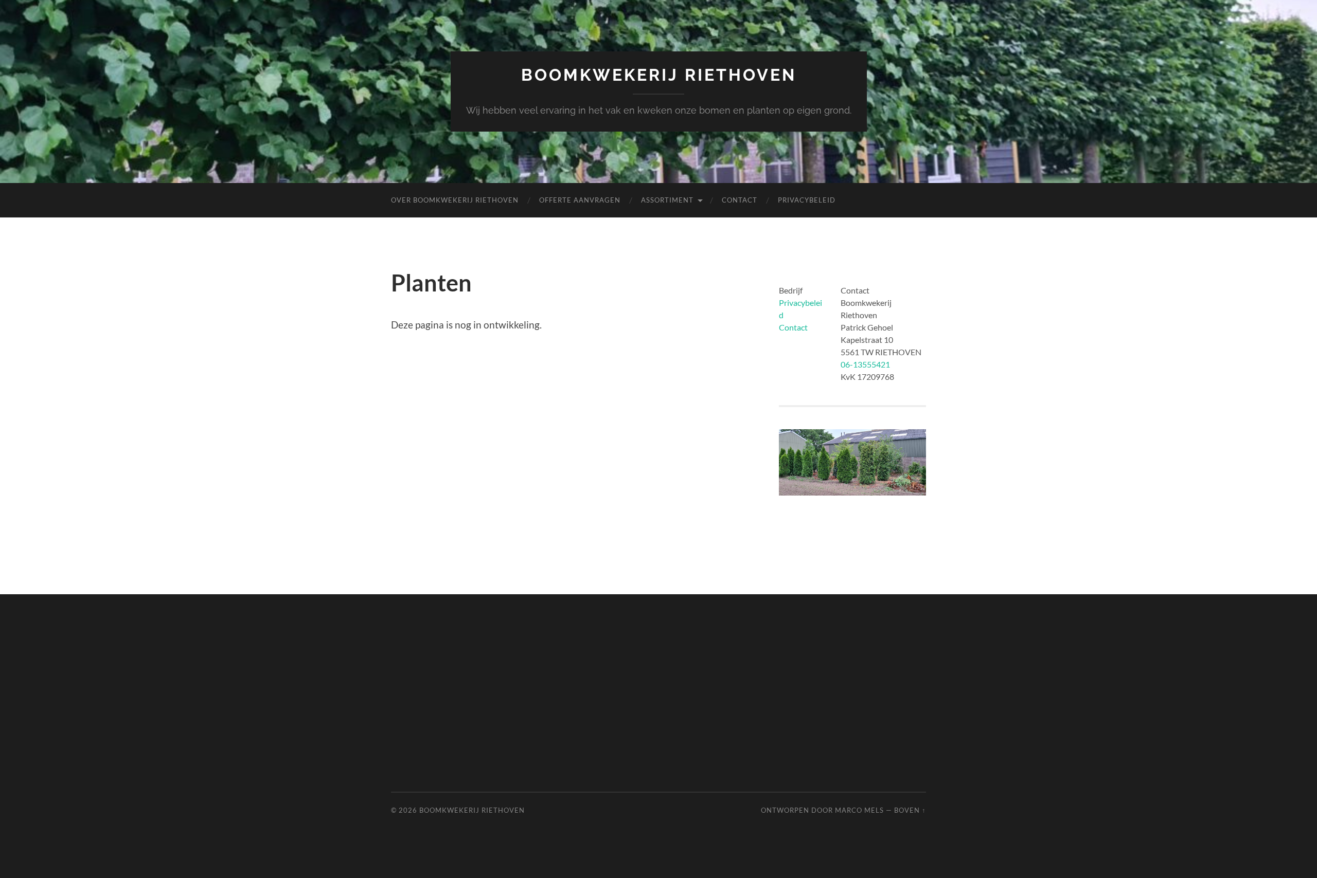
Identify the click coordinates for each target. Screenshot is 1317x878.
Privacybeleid (806, 200)
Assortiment (667, 200)
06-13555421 (865, 364)
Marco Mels (859, 810)
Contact (739, 200)
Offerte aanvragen (579, 200)
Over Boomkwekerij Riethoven (455, 200)
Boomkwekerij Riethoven (658, 74)
